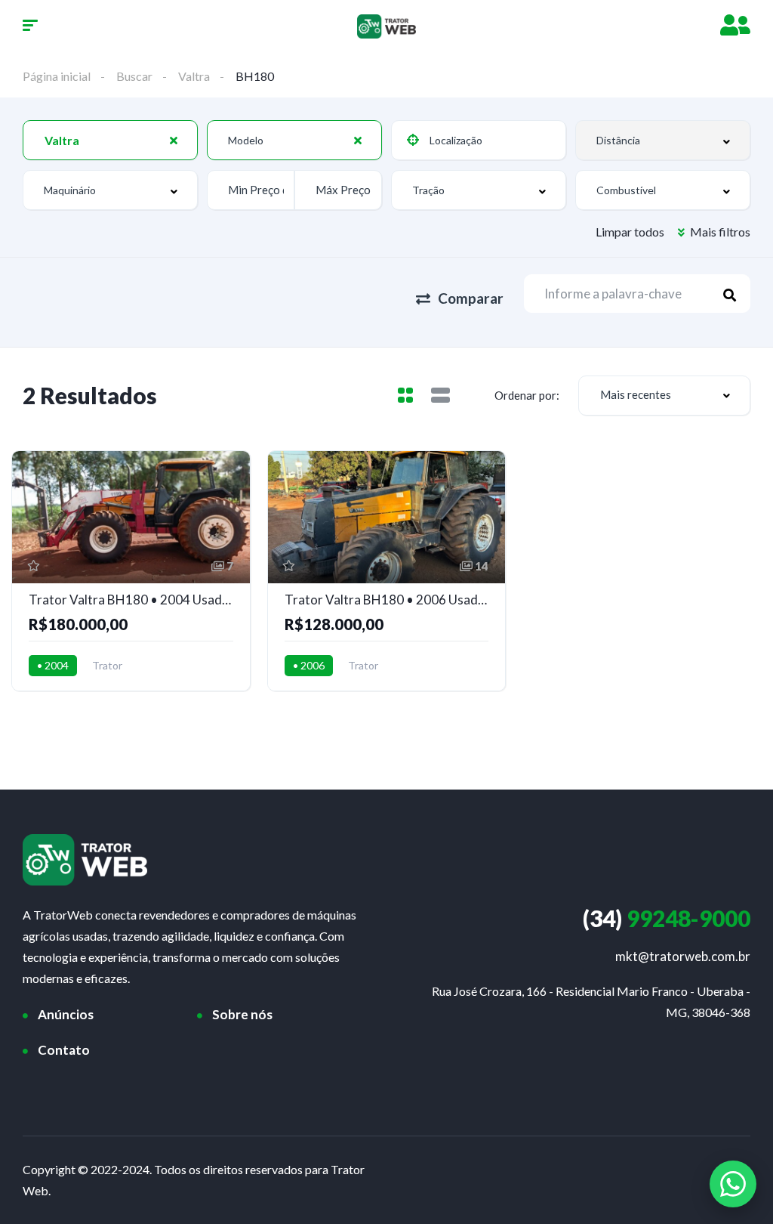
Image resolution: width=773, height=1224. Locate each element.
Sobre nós (242, 1014)
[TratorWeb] (386, 26)
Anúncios (66, 1014)
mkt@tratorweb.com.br (682, 956)
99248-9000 (666, 918)
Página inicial (57, 76)
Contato (64, 1050)
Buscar (134, 76)
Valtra (194, 76)
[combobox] (110, 140)
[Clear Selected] (173, 139)
